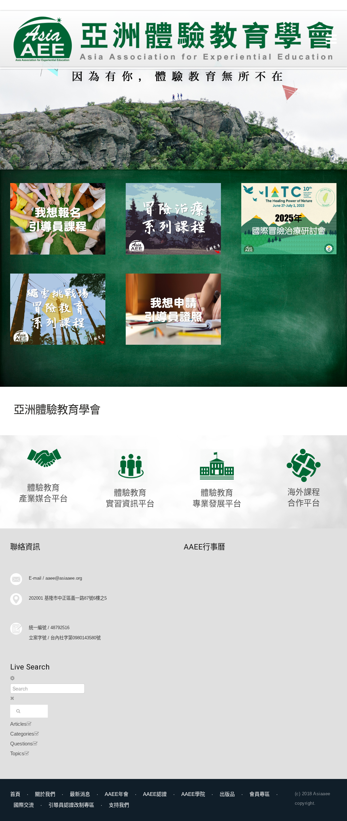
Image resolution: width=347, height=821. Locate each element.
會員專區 (259, 794)
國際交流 (24, 805)
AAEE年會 (116, 794)
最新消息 (80, 794)
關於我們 (45, 794)
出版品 (227, 794)
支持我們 (119, 805)
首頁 (15, 794)
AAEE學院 (193, 794)
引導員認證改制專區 (71, 805)
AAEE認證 (155, 794)
